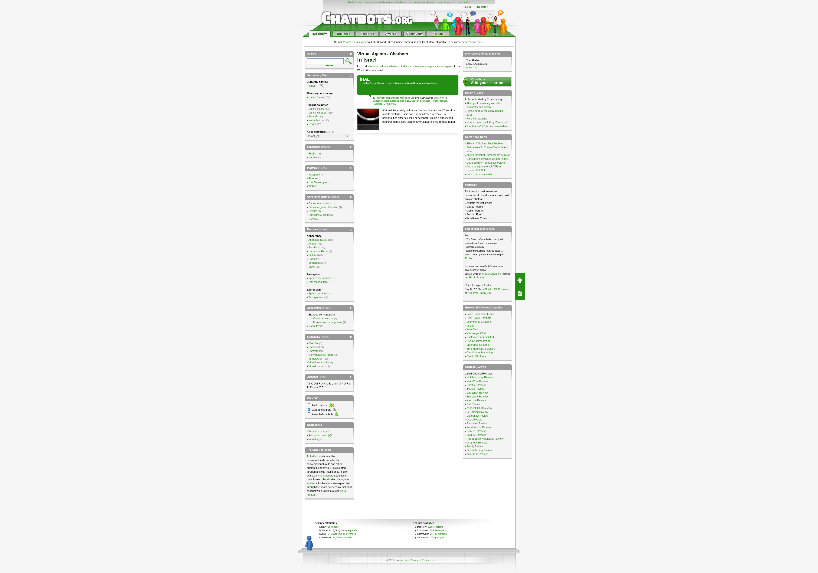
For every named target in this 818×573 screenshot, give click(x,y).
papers (353, 530)
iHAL (365, 79)
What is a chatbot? (319, 431)
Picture (312, 255)
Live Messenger (317, 182)
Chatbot (352, 2)
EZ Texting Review (477, 411)
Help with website (477, 118)
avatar (310, 483)
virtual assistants (386, 2)
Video (311, 266)
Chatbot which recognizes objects (486, 162)
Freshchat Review (477, 423)
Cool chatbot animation (480, 174)
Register (482, 7)
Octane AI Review (477, 442)
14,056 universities (342, 537)
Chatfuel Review (476, 385)
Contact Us (428, 560)
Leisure (312, 211)
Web (444, 97)
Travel (312, 218)
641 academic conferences (342, 534)
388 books (333, 526)
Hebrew (313, 157)
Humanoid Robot (318, 251)
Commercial (390, 103)
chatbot (365, 83)
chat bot (399, 2)
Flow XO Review (476, 431)
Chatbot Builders (476, 356)
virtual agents (370, 2)
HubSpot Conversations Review (485, 438)
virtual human (443, 2)
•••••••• (329, 65)
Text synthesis (316, 297)
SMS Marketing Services (481, 348)
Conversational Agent (320, 354)
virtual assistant (327, 475)
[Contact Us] (520, 293)
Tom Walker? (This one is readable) (487, 126)
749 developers (438, 530)
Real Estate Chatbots (479, 318)
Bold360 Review (476, 434)
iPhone (312, 178)
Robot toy (405, 100)
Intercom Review (476, 400)
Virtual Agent (315, 358)
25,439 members (439, 534)
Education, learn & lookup (386, 100)
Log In (467, 7)
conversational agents (424, 2)
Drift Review (474, 404)
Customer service (323, 318)
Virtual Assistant (317, 362)
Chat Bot (313, 343)
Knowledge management (327, 322)
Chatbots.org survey (354, 42)
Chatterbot (314, 351)
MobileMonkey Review (480, 377)
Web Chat (472, 329)
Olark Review (474, 419)
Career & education (319, 203)
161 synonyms (437, 537)
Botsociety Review (477, 396)
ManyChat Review (477, 381)
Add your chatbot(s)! (320, 435)
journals (343, 530)
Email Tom (471, 67)
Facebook (314, 174)
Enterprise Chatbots (478, 344)
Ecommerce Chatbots (479, 321)
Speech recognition (319, 278)
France (312, 124)
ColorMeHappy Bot (479, 292)
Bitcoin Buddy (476, 277)
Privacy (414, 560)
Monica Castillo (491, 289)
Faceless (377, 103)
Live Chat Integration (479, 341)
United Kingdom (317, 112)
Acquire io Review (477, 454)
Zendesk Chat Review (479, 408)
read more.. (477, 42)
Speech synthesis (420, 100)
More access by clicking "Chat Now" (487, 122)
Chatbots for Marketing (480, 352)
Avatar (312, 243)
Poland (312, 116)
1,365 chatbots (435, 526)
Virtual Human (316, 366)
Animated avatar (317, 239)
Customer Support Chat (480, 337)
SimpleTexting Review (479, 450)
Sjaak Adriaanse (491, 273)
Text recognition (439, 100)
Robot (311, 259)
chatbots (373, 66)
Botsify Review (475, 446)
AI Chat (471, 325)
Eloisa (468, 258)
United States (316, 97)
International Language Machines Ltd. (395, 97)
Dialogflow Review (477, 415)
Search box (315, 262)
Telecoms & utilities (319, 214)
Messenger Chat (476, 333)
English (437, 97)
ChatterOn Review (477, 392)
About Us (402, 560)
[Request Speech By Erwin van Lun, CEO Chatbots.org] (520, 279)
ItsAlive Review (475, 388)
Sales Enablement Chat (480, 314)
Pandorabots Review (479, 427)
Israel (311, 85)
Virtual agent (315, 439)
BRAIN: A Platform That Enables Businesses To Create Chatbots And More (487, 147)
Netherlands (315, 120)
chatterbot (462, 2)
